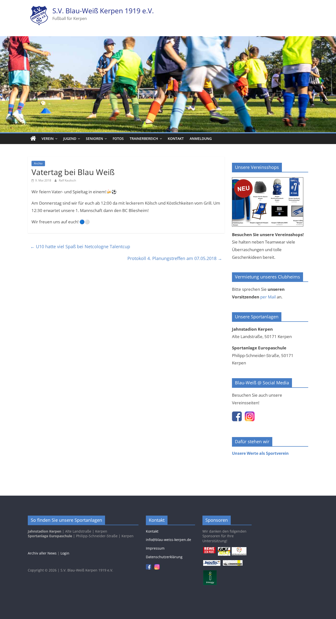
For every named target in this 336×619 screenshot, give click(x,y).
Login (65, 553)
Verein (48, 138)
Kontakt (176, 138)
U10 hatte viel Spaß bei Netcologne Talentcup (80, 246)
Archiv (38, 163)
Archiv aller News (42, 553)
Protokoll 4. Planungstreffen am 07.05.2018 (174, 258)
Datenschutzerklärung (164, 556)
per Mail (268, 297)
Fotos (118, 138)
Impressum (155, 548)
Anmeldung (201, 138)
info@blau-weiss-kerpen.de (168, 539)
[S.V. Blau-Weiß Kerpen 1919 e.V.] (33, 138)
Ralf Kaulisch (67, 180)
